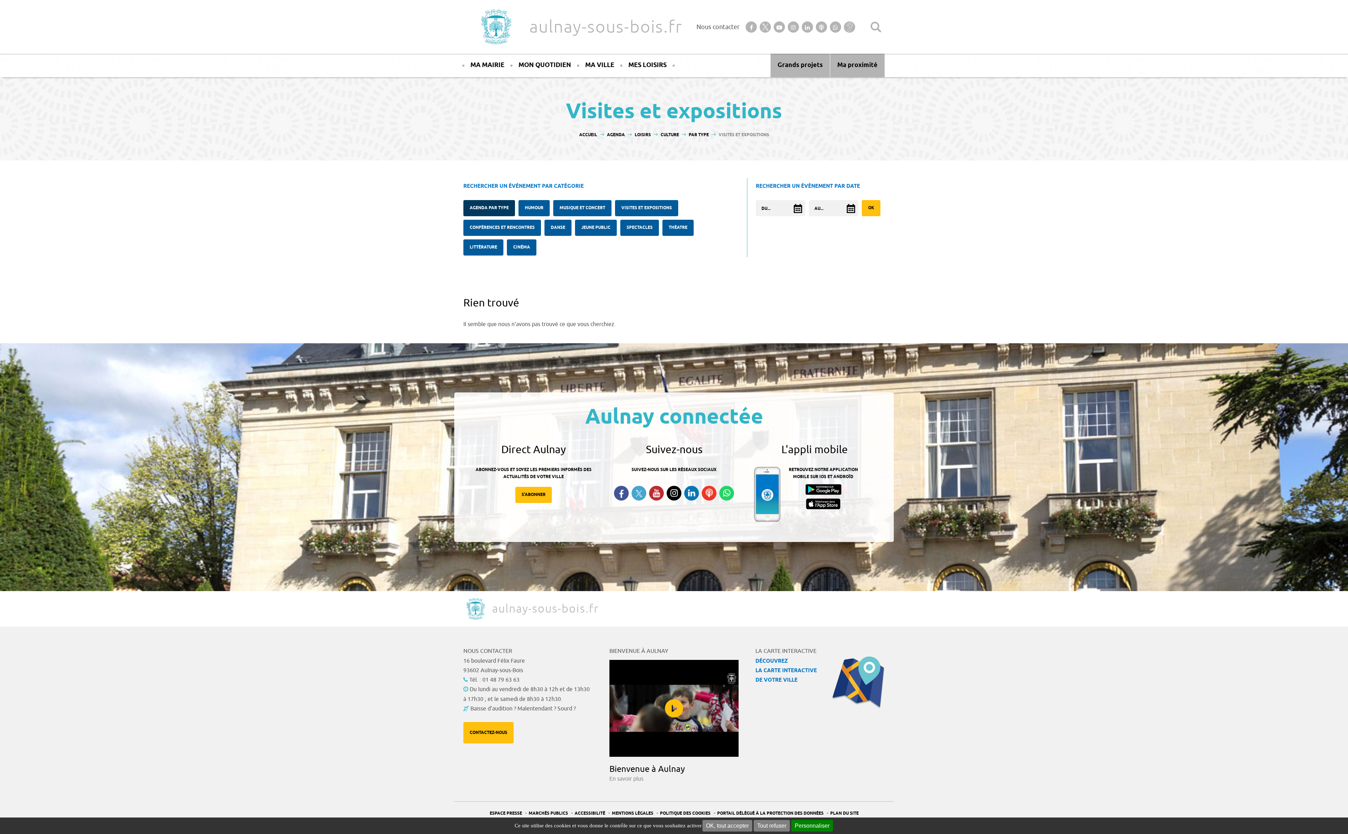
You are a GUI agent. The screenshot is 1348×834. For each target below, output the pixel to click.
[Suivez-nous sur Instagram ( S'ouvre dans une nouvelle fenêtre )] (674, 493)
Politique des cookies (685, 813)
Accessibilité (590, 813)
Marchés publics (548, 813)
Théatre (678, 228)
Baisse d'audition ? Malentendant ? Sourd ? (523, 708)
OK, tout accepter (727, 826)
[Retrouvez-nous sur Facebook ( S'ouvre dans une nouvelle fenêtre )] (621, 493)
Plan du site (844, 813)
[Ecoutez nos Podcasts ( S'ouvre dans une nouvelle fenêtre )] (709, 493)
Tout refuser (771, 826)
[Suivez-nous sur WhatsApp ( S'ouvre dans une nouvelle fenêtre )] (726, 493)
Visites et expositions (646, 208)
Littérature (483, 247)
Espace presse (506, 813)
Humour (534, 208)
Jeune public (595, 228)
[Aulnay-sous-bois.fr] (495, 26)
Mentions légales (632, 813)
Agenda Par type (489, 208)
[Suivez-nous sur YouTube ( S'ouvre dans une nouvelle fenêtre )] (656, 493)
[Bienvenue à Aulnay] (674, 708)
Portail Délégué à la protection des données (770, 813)
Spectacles (640, 228)
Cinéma (521, 247)
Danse (558, 228)
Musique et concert (582, 208)
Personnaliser (812, 826)
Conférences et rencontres (502, 228)
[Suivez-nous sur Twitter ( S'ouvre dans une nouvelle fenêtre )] (639, 493)
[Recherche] (876, 27)
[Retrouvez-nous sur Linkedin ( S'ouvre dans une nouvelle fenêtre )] (691, 493)
